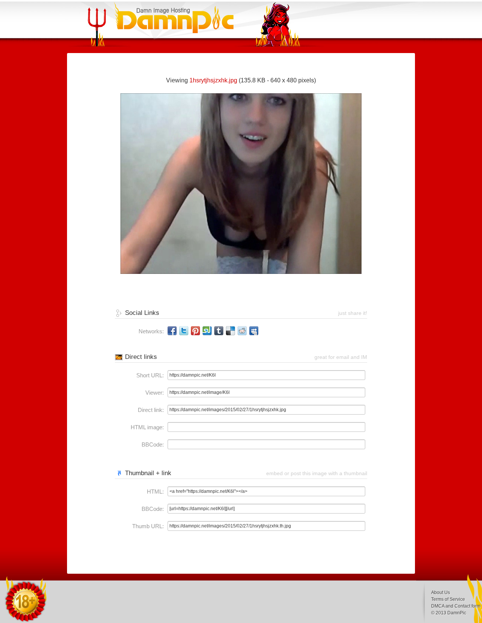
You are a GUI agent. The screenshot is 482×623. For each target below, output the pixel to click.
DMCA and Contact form (455, 606)
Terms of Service (448, 599)
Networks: (151, 331)
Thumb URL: (148, 526)
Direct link (150, 410)
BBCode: (153, 444)
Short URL (149, 375)
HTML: (155, 491)
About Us (440, 592)
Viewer (153, 392)
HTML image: (147, 427)
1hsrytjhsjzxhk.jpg (213, 80)
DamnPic (456, 612)
